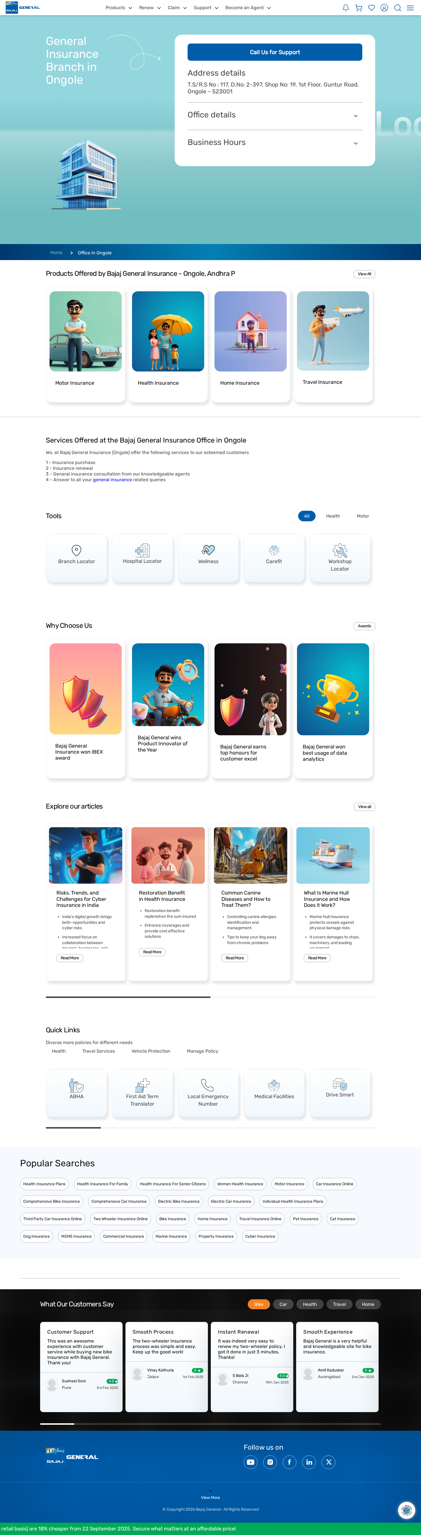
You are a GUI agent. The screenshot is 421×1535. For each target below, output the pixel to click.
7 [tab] (262, 1424)
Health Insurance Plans (44, 1184)
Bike (258, 1304)
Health (333, 516)
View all (364, 806)
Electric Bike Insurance (179, 1201)
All (307, 516)
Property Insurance (216, 1236)
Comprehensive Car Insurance (119, 1201)
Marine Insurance (171, 1236)
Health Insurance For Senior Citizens (173, 1184)
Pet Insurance (305, 1218)
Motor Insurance (289, 1184)
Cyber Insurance (260, 1236)
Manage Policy (202, 1051)
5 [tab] (292, 1128)
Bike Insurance (172, 1218)
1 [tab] (128, 997)
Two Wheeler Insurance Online (120, 1218)
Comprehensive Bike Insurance (51, 1201)
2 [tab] (292, 997)
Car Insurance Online (334, 1184)
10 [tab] (364, 1424)
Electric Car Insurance (231, 1201)
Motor (363, 516)
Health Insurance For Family (102, 1184)
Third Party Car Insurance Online (52, 1218)
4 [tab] (237, 1128)
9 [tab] (330, 1424)
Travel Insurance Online (260, 1218)
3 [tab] (183, 1128)
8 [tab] (296, 1424)
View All (364, 274)
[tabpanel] (76, 558)
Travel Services (98, 1051)
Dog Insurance (36, 1236)
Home (56, 252)
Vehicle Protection (150, 1051)
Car (283, 1304)
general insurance (112, 479)
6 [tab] (347, 1128)
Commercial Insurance (123, 1236)
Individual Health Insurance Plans (293, 1201)
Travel (339, 1304)
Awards (364, 626)
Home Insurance (213, 1218)
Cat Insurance (342, 1218)
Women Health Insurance (240, 1184)
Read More (70, 958)
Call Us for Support (275, 52)
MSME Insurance (76, 1236)
